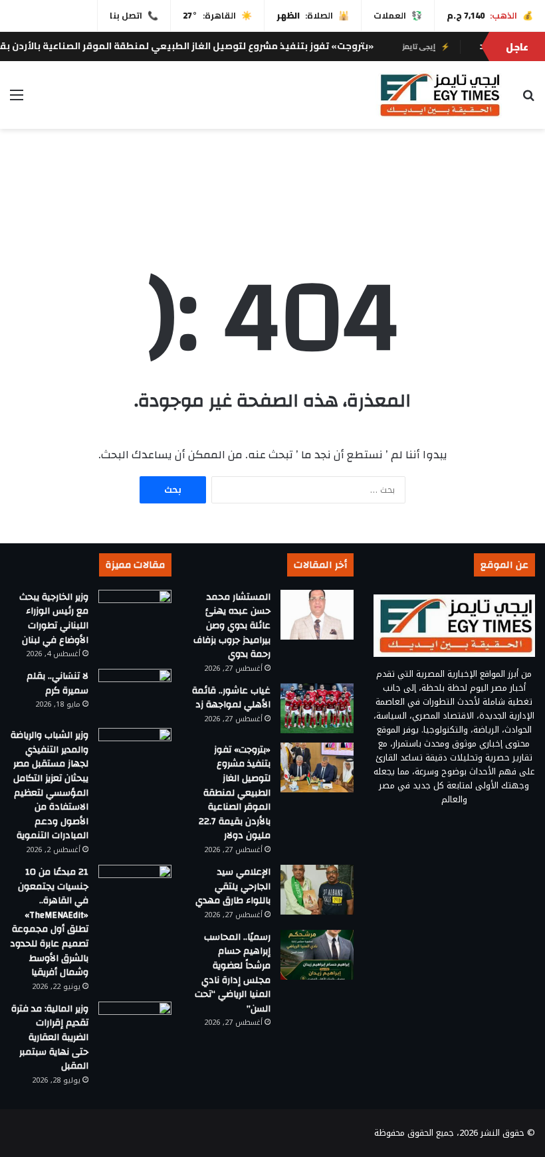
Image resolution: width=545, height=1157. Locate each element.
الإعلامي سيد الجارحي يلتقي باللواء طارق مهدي (233, 886)
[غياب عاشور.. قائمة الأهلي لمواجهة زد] (317, 708)
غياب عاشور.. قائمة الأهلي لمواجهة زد (231, 698)
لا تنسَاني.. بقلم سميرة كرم (57, 683)
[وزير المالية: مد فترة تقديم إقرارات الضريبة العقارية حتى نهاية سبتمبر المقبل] (134, 1026)
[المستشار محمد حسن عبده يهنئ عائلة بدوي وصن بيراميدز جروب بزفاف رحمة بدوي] (317, 615)
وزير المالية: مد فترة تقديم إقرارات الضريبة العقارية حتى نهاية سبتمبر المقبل (49, 1037)
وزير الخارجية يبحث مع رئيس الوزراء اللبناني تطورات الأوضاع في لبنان (53, 618)
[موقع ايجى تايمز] (439, 95)
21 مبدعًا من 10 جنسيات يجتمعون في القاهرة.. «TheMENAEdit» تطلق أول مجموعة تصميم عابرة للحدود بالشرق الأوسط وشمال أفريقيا (49, 922)
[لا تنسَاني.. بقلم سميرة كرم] (134, 694)
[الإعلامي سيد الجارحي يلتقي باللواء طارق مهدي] (317, 890)
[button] (524, 195)
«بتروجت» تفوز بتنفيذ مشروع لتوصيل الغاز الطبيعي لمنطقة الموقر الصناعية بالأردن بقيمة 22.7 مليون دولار (235, 793)
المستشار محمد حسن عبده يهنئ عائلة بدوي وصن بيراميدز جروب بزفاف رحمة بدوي (232, 625)
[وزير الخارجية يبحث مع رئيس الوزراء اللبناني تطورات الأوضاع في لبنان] (134, 615)
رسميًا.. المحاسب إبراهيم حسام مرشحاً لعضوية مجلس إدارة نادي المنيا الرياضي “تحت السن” (233, 973)
